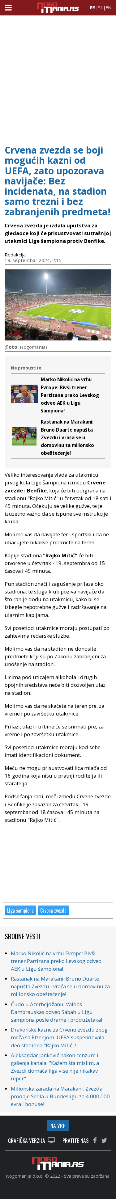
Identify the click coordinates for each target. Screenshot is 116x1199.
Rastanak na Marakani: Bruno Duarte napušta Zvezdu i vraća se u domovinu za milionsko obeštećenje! (67, 437)
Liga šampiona (20, 910)
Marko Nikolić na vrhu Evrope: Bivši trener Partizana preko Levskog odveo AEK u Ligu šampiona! (70, 395)
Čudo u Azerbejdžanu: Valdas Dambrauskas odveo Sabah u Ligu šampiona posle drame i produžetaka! (56, 1012)
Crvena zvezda (53, 910)
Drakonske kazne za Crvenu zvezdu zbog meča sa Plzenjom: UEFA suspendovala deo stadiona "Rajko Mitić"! (59, 1037)
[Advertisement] (58, 78)
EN (108, 8)
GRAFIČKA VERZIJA (27, 1141)
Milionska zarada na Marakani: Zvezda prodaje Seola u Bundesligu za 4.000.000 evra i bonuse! (60, 1096)
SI (100, 8)
